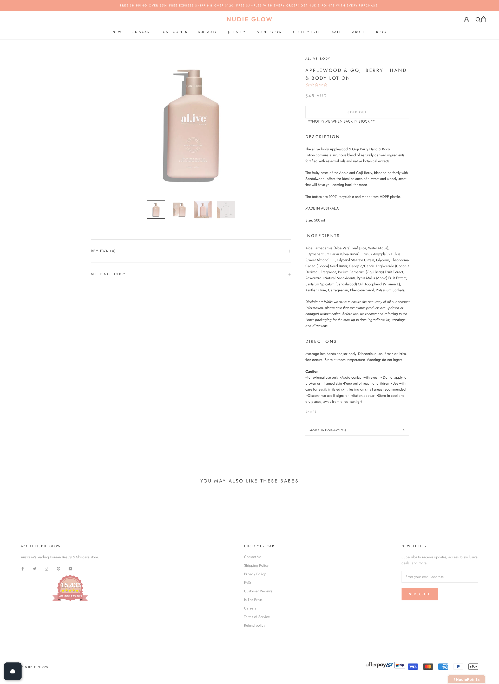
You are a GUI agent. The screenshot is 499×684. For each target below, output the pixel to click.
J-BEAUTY (237, 32)
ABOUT (358, 32)
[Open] (13, 671)
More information (328, 430)
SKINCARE (142, 32)
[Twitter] (328, 410)
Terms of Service (257, 616)
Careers (250, 608)
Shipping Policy (108, 274)
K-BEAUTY (207, 32)
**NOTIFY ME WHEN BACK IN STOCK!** (341, 121)
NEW (117, 32)
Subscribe (420, 594)
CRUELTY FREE (307, 32)
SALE (337, 32)
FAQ (247, 582)
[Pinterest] (335, 410)
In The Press (253, 599)
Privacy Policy (255, 573)
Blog (381, 32)
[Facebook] (321, 410)
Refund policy (254, 625)
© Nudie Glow (35, 667)
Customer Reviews (258, 591)
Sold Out (357, 112)
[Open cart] (483, 19)
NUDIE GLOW (269, 32)
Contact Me (252, 556)
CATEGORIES (175, 32)
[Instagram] (46, 568)
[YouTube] (70, 568)
